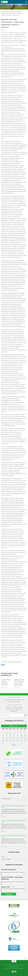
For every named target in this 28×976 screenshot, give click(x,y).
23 (25, 738)
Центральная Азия (14, 15)
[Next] (16, 915)
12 (10, 735)
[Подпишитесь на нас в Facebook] (15, 972)
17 (3, 738)
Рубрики (3, 857)
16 (25, 735)
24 (3, 740)
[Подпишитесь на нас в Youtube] (13, 972)
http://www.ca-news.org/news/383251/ (11, 661)
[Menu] (26, 2)
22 (21, 738)
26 (10, 740)
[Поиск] (25, 715)
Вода (3, 11)
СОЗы (2, 807)
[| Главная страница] (5, 2)
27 (14, 740)
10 (3, 735)
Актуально (4, 805)
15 (21, 735)
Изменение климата (7, 13)
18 (6, 738)
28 (17, 740)
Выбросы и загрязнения (13, 11)
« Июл (13, 745)
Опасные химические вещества (16, 805)
